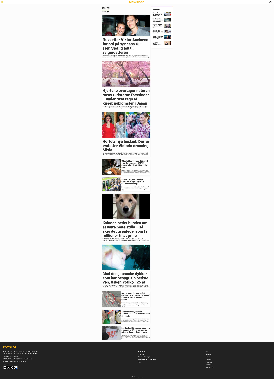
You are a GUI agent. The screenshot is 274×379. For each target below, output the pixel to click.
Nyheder (208, 354)
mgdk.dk (6, 364)
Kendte (208, 357)
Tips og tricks (210, 367)
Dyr (207, 351)
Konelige (208, 359)
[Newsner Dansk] (136, 2)
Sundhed (208, 365)
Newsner (104, 11)
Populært (209, 362)
